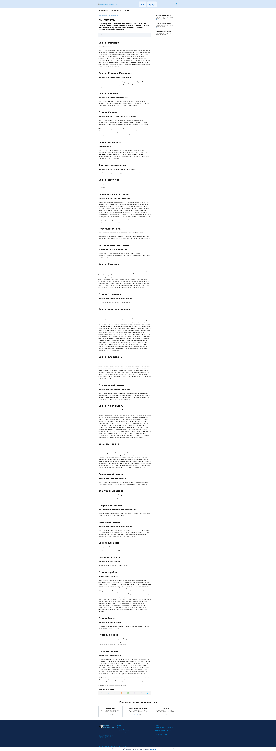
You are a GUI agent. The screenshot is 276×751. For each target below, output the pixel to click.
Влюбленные (110, 708)
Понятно (153, 749)
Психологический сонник (163, 23)
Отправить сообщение (161, 734)
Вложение (165, 708)
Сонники (126, 10)
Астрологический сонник (163, 15)
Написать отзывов (160, 732)
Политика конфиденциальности (123, 728)
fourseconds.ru (103, 10)
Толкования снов (115, 10)
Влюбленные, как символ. (138, 708)
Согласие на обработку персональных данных (123, 731)
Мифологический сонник (163, 31)
